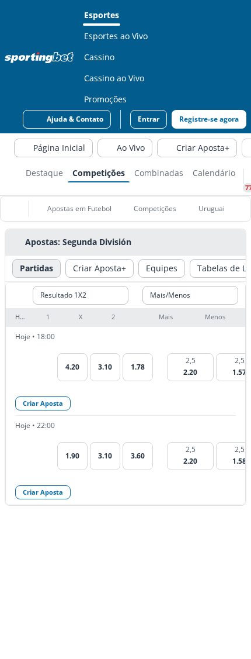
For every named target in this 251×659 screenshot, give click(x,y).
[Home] (41, 57)
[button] (125, 317)
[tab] (44, 171)
